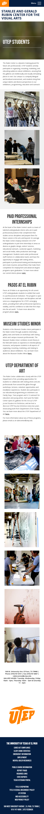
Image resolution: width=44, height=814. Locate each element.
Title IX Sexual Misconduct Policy (22, 790)
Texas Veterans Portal (22, 780)
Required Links (22, 773)
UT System (22, 793)
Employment (22, 757)
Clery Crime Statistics (22, 751)
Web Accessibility (22, 796)
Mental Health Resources (22, 760)
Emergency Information (22, 754)
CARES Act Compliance (22, 747)
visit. (24, 273)
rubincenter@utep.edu (24, 420)
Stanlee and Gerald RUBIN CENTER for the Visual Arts (21, 14)
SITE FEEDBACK (28, 809)
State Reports (22, 777)
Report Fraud (22, 770)
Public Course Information (22, 767)
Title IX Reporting (22, 787)
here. (30, 353)
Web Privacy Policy (22, 799)
